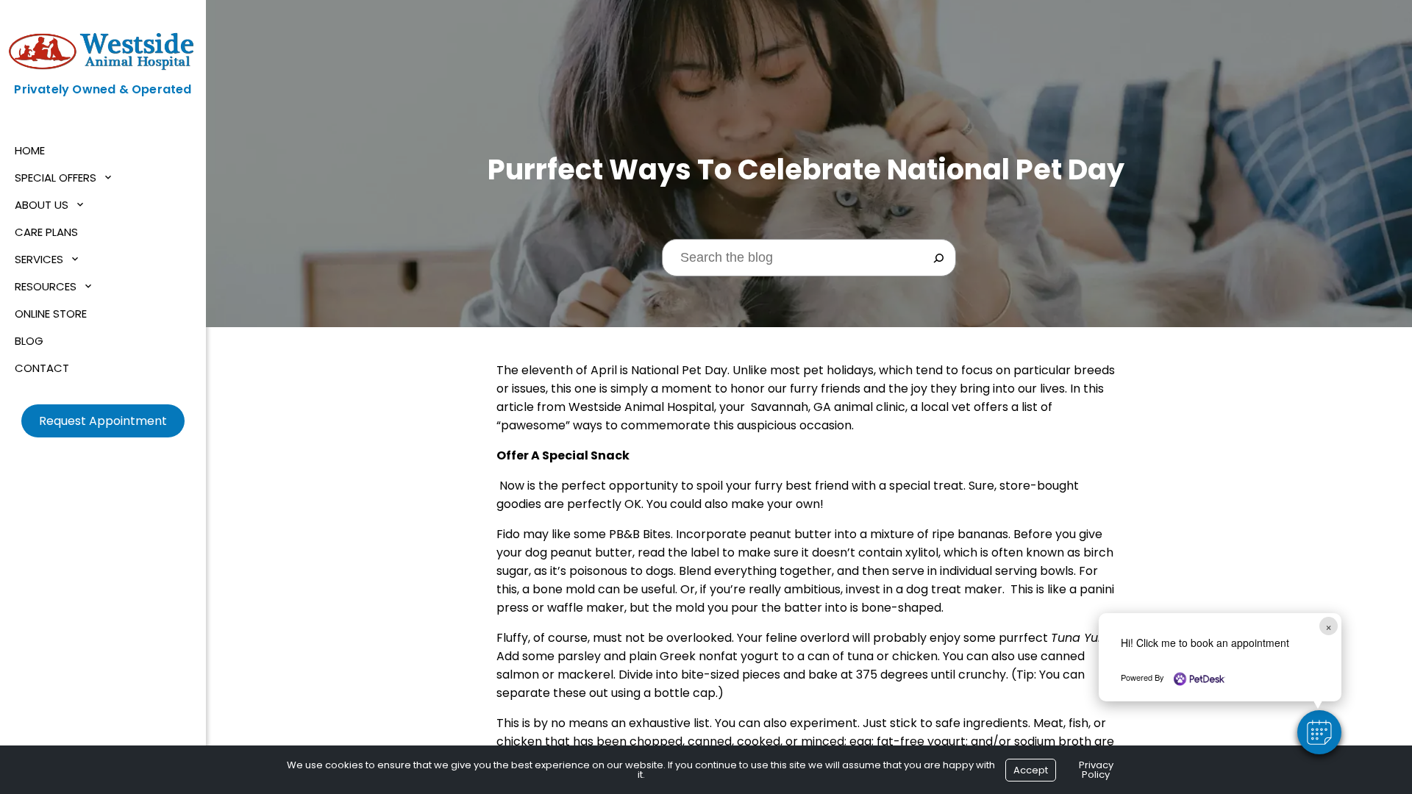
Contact (42, 368)
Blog (29, 340)
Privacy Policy (1096, 770)
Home (30, 150)
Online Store (51, 313)
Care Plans (46, 232)
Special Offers (55, 177)
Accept (1030, 770)
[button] (1319, 732)
